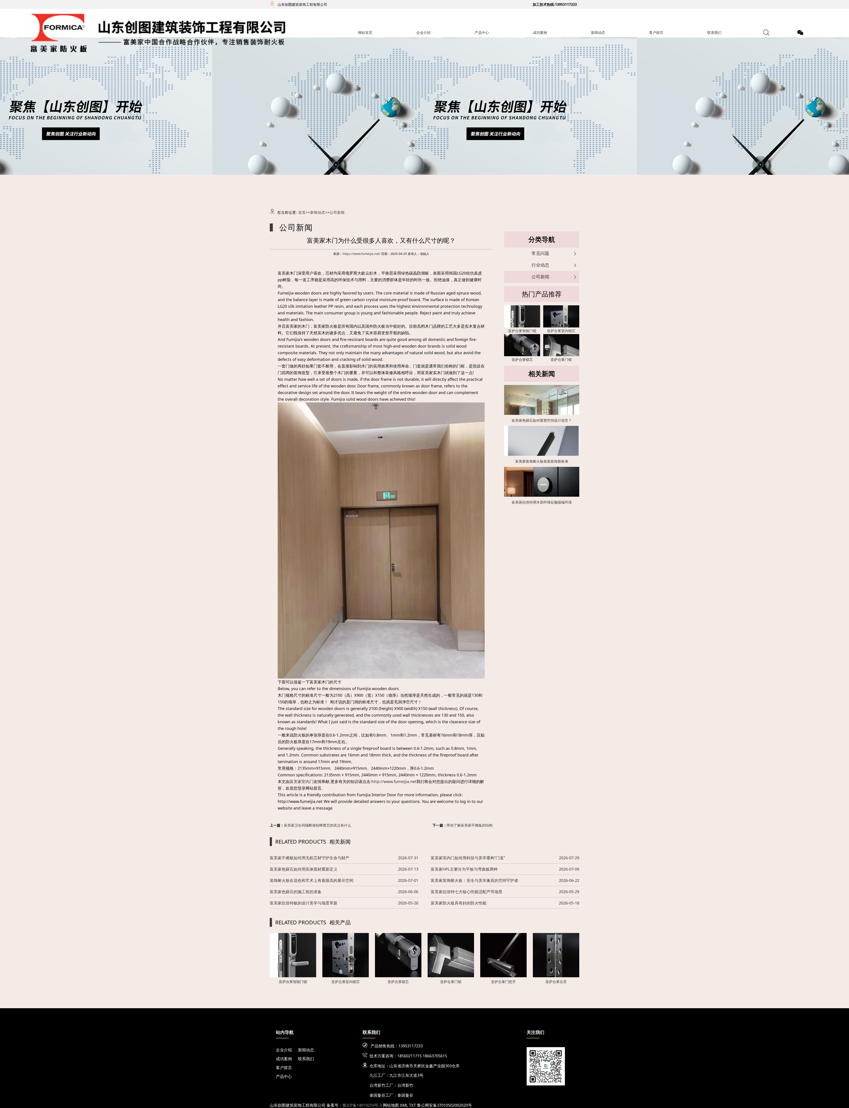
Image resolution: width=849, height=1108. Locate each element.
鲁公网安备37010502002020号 (444, 1105)
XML (404, 1105)
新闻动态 (598, 32)
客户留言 (656, 32)
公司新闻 (337, 212)
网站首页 (365, 32)
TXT (412, 1105)
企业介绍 (423, 32)
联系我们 (714, 32)
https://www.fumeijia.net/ (361, 254)
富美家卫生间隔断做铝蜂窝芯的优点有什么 (317, 825)
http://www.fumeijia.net (393, 781)
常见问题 (540, 253)
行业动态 (540, 265)
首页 (302, 212)
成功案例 (540, 32)
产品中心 (482, 32)
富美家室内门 (302, 781)
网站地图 (391, 1105)
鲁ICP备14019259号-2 (362, 1105)
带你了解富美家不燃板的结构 (470, 825)
